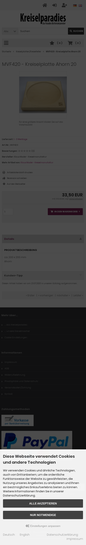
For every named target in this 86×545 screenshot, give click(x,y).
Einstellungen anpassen (44, 526)
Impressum (75, 539)
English (25, 535)
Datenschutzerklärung (62, 535)
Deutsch (9, 535)
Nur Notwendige (43, 515)
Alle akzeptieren (43, 503)
